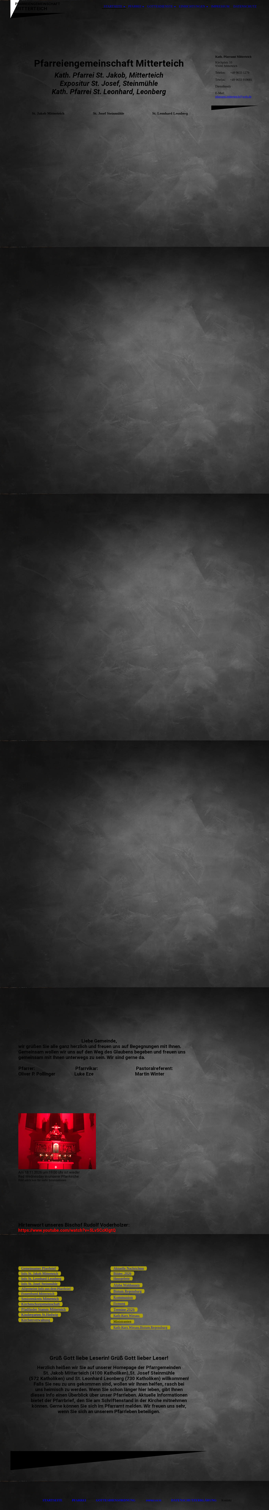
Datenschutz (245, 6)
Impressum (220, 6)
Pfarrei (134, 6)
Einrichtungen (192, 6)
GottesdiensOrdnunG (115, 1500)
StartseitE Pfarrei (64, 1500)
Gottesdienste (160, 6)
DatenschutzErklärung (193, 1500)
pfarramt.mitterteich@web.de (233, 96)
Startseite (113, 6)
